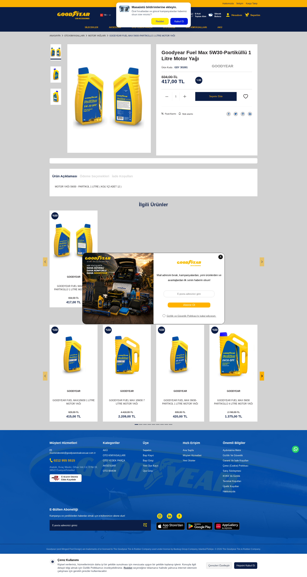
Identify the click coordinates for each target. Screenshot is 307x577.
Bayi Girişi (148, 460)
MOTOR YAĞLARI (97, 35)
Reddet (128, 567)
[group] (109, 98)
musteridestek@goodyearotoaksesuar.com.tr (73, 453)
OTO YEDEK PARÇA (114, 460)
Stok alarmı (187, 114)
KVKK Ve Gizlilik (231, 476)
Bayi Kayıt (148, 455)
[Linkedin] (169, 516)
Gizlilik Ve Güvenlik (233, 455)
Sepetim (147, 450)
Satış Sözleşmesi (232, 471)
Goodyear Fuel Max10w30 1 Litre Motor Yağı (74, 402)
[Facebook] (179, 516)
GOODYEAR (222, 66)
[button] (45, 261)
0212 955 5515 (64, 460)
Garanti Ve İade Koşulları (236, 460)
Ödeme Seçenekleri (94, 176)
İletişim (239, 3)
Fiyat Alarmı (170, 114)
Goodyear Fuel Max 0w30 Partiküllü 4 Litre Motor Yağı (233, 402)
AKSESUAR (115, 27)
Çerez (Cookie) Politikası (235, 465)
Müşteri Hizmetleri (192, 455)
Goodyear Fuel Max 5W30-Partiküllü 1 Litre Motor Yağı (73, 288)
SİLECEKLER (91, 27)
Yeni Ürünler (189, 460)
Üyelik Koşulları (231, 486)
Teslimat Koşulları (232, 481)
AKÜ (219, 27)
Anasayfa (55, 35)
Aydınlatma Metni (232, 450)
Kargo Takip (251, 3)
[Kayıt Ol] (145, 525)
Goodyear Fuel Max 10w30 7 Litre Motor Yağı (127, 402)
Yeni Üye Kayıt (150, 465)
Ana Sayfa (188, 450)
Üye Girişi (148, 471)
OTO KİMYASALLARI (196, 27)
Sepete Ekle (216, 96)
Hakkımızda (228, 3)
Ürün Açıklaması (64, 176)
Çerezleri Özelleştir (219, 565)
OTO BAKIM (109, 471)
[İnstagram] (159, 516)
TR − (106, 15)
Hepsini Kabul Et (245, 565)
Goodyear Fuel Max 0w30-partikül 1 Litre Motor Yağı (180, 402)
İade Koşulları (122, 176)
